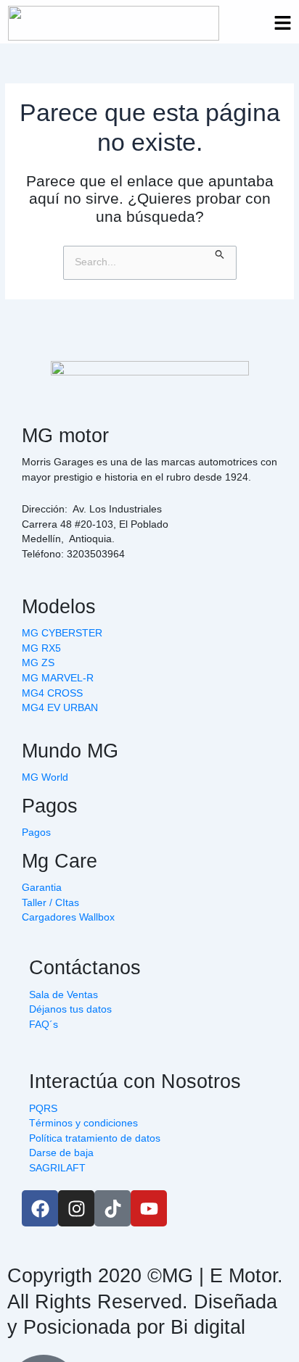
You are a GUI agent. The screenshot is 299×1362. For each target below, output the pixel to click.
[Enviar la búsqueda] (220, 253)
